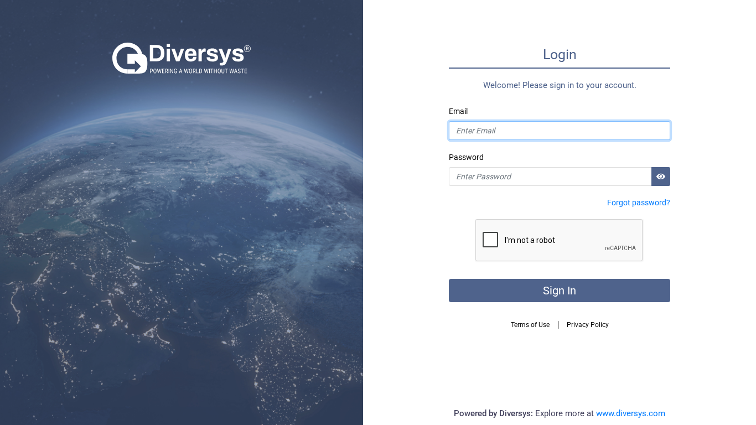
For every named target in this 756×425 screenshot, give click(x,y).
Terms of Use (530, 325)
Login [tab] (560, 54)
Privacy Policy (588, 325)
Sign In (559, 290)
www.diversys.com (630, 413)
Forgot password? (638, 202)
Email (458, 111)
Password (466, 157)
